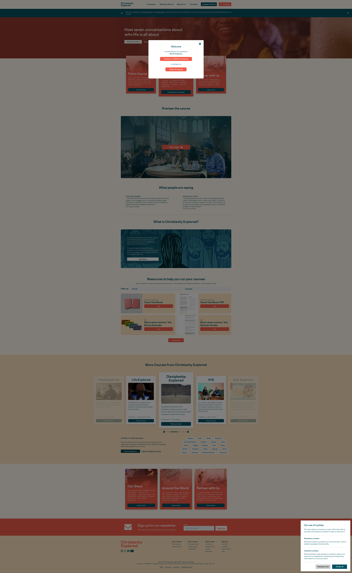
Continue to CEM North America (176, 59)
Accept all (339, 567)
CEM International (176, 69)
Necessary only (323, 567)
